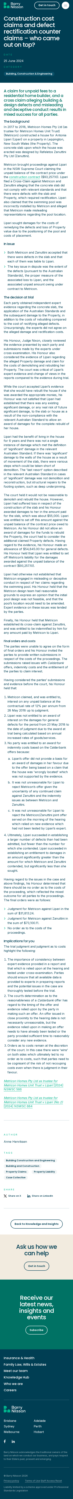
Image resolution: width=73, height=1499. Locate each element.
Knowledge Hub (16, 1377)
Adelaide (40, 1421)
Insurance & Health (19, 1358)
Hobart (39, 1432)
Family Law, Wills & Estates (25, 1364)
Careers (10, 1390)
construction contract (24, 177)
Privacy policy (11, 1480)
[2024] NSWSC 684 (33, 1102)
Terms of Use (32, 1480)
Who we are (13, 1384)
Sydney (9, 1426)
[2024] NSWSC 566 (33, 1085)
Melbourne (11, 1432)
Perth (38, 1426)
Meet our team (16, 1371)
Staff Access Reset (51, 1480)
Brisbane (10, 1421)
